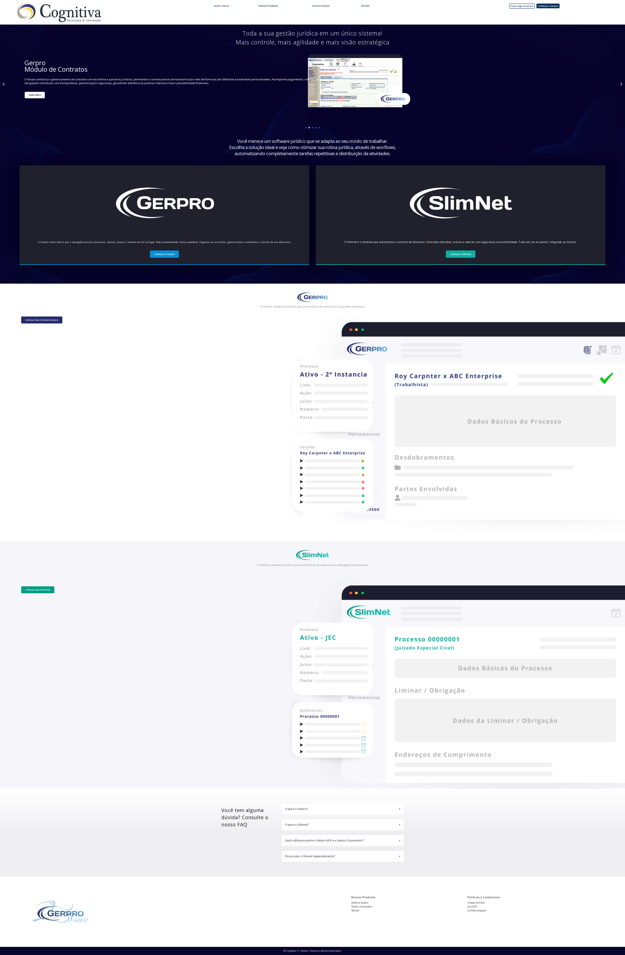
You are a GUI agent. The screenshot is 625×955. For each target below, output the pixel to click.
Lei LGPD (472, 906)
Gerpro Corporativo (361, 906)
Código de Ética (476, 902)
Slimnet (355, 910)
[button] (4, 84)
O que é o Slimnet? (297, 824)
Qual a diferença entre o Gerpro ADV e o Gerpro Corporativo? (324, 840)
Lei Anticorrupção (476, 910)
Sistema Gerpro (360, 902)
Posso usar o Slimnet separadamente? (310, 856)
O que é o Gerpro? (296, 809)
